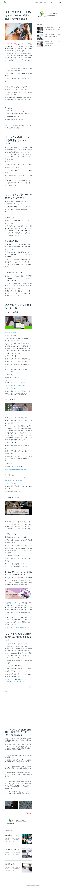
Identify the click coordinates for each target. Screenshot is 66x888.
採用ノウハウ (43, 2)
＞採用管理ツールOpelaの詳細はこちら (17, 627)
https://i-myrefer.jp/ (11, 332)
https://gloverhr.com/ (12, 519)
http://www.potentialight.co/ (16, 681)
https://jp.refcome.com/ (12, 415)
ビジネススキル (53, 2)
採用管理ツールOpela (12, 603)
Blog (36, 2)
